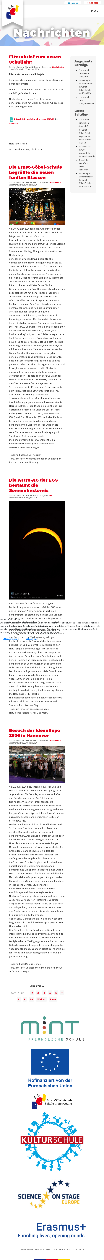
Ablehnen (32, 639)
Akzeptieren (11, 639)
